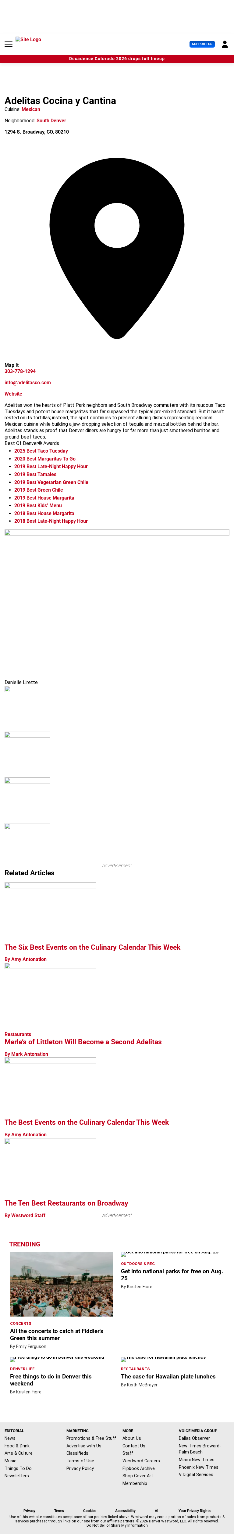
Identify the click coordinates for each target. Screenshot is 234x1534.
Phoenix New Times (198, 1467)
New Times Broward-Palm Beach (200, 1449)
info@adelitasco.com (28, 382)
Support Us (202, 44)
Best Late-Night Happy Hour (51, 466)
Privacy (29, 1511)
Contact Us (133, 1445)
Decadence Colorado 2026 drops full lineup (117, 58)
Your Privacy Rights (195, 1511)
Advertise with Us (83, 1445)
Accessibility (125, 1511)
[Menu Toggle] (8, 44)
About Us (131, 1438)
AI (156, 1511)
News (10, 1438)
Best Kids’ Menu (38, 505)
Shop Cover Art (137, 1475)
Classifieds (77, 1453)
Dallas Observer (194, 1438)
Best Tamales (35, 474)
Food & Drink (17, 1445)
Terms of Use (80, 1460)
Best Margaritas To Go (45, 459)
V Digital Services (196, 1474)
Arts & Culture (19, 1453)
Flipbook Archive (138, 1468)
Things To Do (18, 1468)
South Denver (51, 121)
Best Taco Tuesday (41, 451)
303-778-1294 (20, 371)
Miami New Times (196, 1459)
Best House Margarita (44, 498)
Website (13, 394)
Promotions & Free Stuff (91, 1438)
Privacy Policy (80, 1468)
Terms (59, 1511)
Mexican (31, 109)
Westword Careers (141, 1460)
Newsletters (17, 1475)
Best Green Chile (38, 490)
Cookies (89, 1511)
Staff (127, 1453)
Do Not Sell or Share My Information (117, 1525)
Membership (134, 1483)
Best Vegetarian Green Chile (51, 482)
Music (10, 1460)
